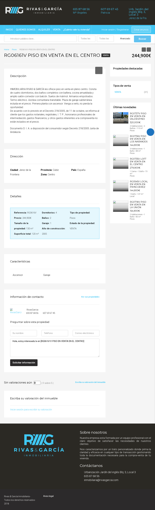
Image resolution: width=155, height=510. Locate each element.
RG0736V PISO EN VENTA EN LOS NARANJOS (139, 139)
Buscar (142, 38)
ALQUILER (44, 29)
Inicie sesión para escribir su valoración (31, 409)
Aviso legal (48, 496)
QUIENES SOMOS (25, 29)
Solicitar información (24, 362)
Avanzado (125, 38)
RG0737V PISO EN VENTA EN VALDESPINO (138, 116)
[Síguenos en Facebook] (150, 132)
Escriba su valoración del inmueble (90, 382)
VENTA (56, 29)
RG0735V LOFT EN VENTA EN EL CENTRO (138, 162)
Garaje (46, 275)
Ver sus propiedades (90, 297)
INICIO (9, 29)
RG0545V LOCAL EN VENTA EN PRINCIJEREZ (139, 184)
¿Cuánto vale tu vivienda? (76, 29)
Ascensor (18, 275)
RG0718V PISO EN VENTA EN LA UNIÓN (138, 205)
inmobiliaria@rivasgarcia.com (101, 480)
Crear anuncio (141, 29)
